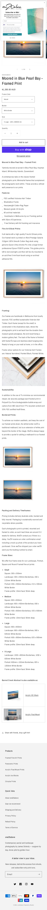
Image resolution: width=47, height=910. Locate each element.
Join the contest (12, 34)
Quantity (5, 128)
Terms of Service (11, 827)
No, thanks (12, 38)
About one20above (12, 798)
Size (3, 117)
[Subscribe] (39, 874)
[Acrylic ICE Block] (13, 703)
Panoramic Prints (11, 764)
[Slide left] (17, 69)
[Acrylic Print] (13, 714)
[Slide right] (30, 69)
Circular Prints (10, 781)
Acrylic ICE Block (32, 695)
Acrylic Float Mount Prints (14, 769)
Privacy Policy (10, 816)
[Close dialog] (44, 3)
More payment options (23, 156)
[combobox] (4, 24)
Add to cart (23, 142)
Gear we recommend (12, 804)
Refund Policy (10, 821)
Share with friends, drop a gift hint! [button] (17, 732)
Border (4, 106)
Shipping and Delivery (13, 810)
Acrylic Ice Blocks (12, 775)
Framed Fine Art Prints (13, 758)
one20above (20, 905)
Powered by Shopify (29, 905)
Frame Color (6, 94)
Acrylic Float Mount (32, 714)
